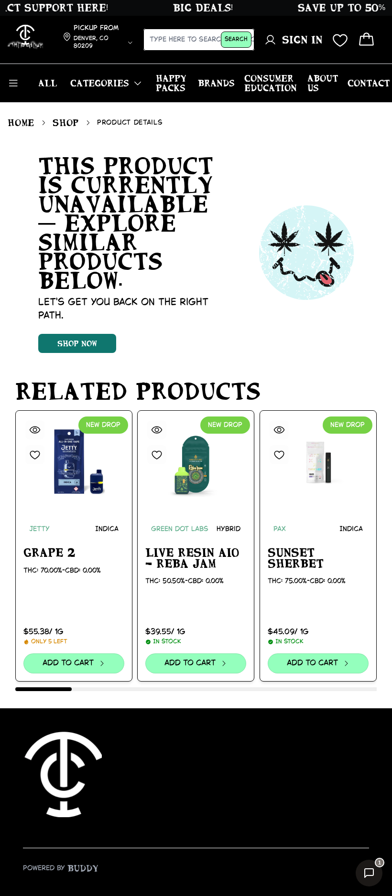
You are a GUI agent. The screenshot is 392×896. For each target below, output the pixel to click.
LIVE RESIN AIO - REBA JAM (192, 558)
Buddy (82, 868)
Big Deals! (197, 7)
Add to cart (68, 663)
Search (236, 39)
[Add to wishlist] (34, 454)
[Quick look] (34, 429)
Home (21, 122)
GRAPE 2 (49, 552)
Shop (66, 122)
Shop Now (77, 343)
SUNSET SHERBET (296, 558)
